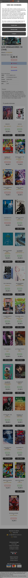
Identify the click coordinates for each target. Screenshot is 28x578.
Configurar (14, 33)
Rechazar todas (14, 29)
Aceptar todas (14, 25)
